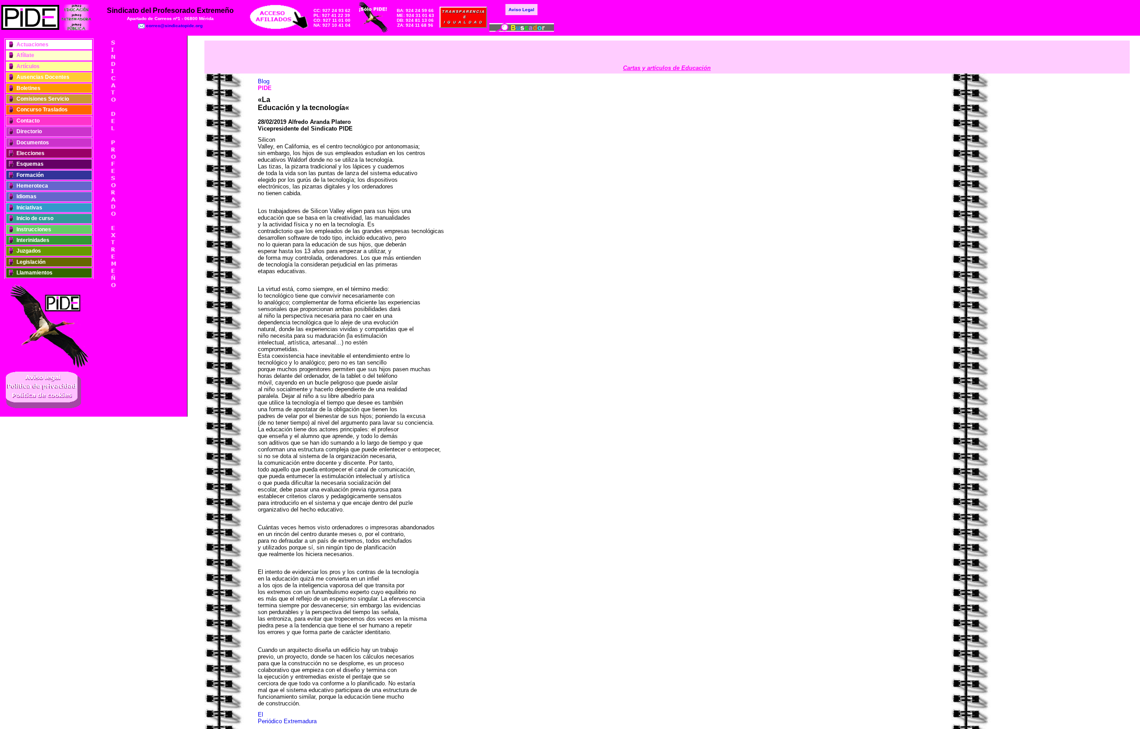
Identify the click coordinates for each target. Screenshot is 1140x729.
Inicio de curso (34, 218)
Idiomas (26, 196)
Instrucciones (33, 229)
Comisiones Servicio (42, 99)
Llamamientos (34, 273)
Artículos (28, 66)
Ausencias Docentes (42, 77)
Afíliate (25, 55)
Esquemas (30, 164)
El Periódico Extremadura (287, 718)
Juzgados (28, 251)
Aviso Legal (521, 9)
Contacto (28, 121)
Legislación (30, 262)
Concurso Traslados (42, 109)
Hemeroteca (32, 186)
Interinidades (32, 240)
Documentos (32, 142)
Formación (30, 175)
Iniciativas (29, 208)
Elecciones (30, 153)
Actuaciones (32, 44)
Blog (263, 81)
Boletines (28, 88)
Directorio (29, 131)
